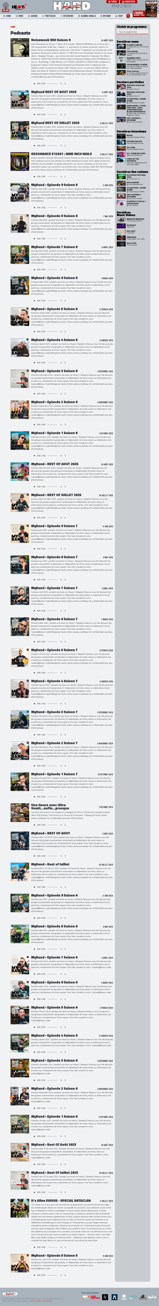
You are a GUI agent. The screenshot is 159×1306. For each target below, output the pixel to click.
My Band (107, 15)
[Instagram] (125, 6)
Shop (120, 15)
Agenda (34, 15)
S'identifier (129, 1)
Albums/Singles (88, 15)
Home (8, 15)
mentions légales (35, 1301)
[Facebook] (113, 6)
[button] (112, 1)
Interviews (68, 15)
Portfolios (50, 15)
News (21, 15)
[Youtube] (121, 6)
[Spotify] (129, 6)
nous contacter (47, 1301)
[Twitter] (117, 6)
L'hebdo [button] (139, 13)
